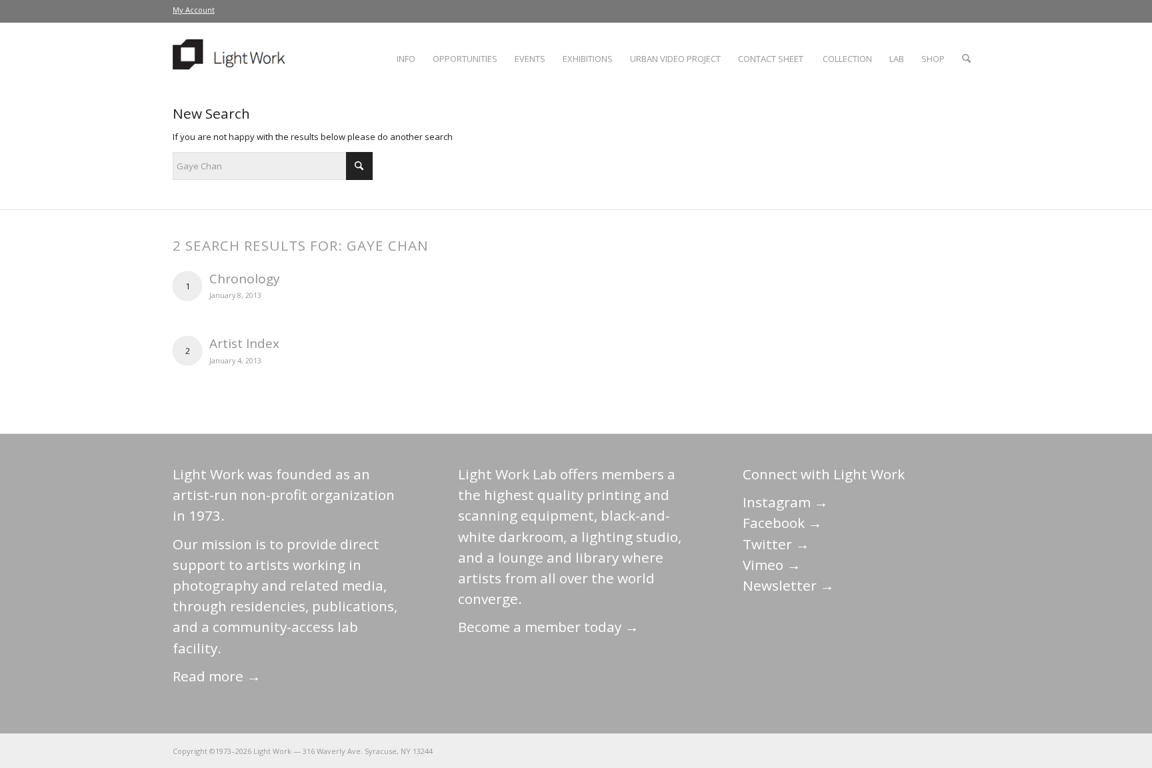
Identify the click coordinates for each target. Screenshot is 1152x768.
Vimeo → (772, 564)
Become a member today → (548, 626)
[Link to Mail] (849, 751)
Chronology (244, 278)
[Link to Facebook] (889, 751)
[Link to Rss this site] (969, 751)
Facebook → (782, 522)
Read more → (217, 676)
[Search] (966, 58)
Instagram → (785, 502)
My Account (194, 10)
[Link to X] (869, 751)
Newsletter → (788, 585)
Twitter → (776, 544)
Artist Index (244, 343)
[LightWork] (231, 58)
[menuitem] (194, 10)
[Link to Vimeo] (929, 751)
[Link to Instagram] (909, 751)
